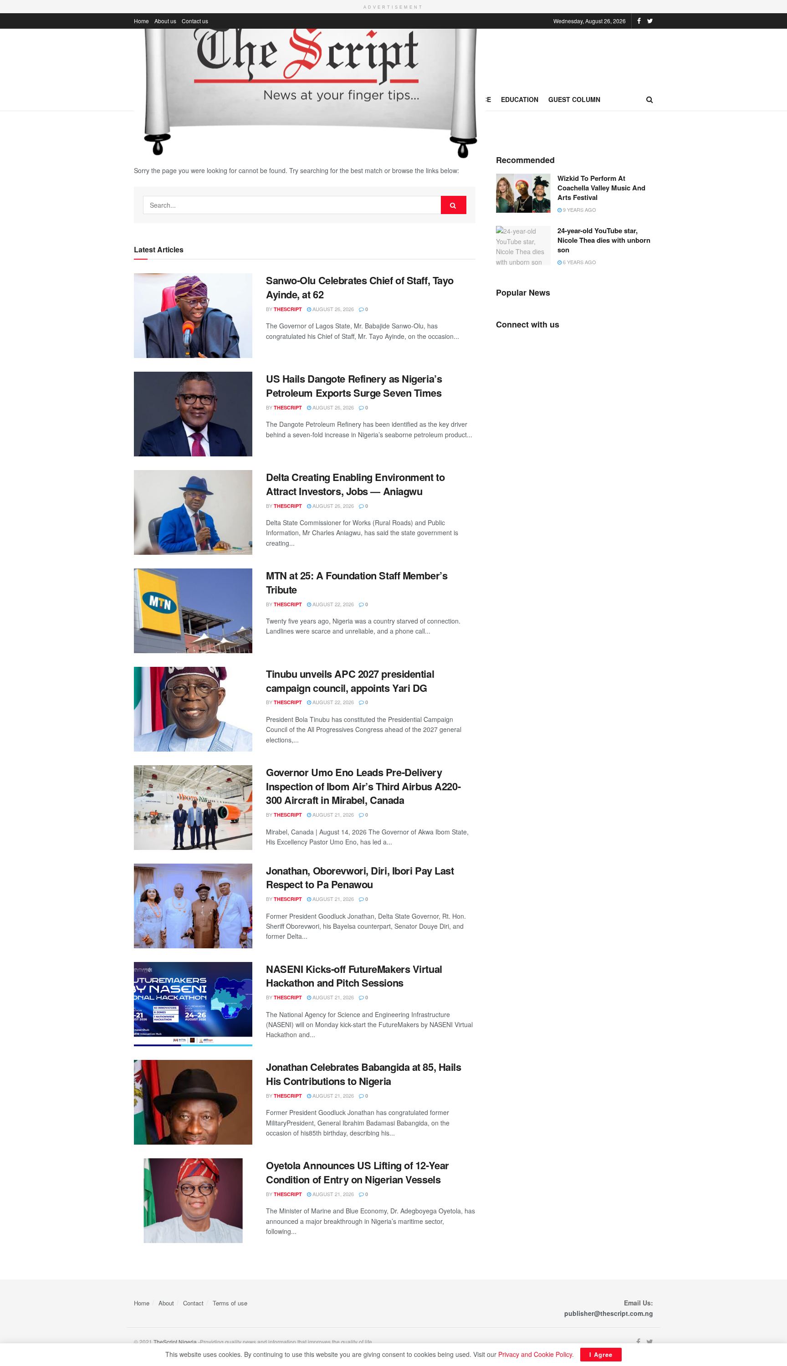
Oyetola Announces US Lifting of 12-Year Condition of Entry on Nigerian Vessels (357, 1172)
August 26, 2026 (332, 308)
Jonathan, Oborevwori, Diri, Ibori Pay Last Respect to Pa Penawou (360, 877)
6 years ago (579, 262)
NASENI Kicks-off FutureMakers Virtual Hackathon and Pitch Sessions (354, 976)
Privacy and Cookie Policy (535, 1354)
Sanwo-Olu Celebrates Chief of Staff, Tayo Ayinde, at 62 (360, 287)
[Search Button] (453, 205)
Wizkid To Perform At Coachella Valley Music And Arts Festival (601, 187)
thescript (288, 309)
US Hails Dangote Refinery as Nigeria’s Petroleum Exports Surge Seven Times (354, 385)
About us (165, 21)
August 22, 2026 (332, 604)
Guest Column (574, 99)
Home (141, 21)
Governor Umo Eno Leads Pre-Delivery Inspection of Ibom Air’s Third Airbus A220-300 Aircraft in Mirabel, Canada (363, 786)
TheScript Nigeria (175, 1342)
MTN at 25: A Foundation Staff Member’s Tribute (356, 582)
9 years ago (579, 209)
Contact (193, 1303)
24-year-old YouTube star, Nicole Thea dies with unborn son (603, 240)
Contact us (195, 21)
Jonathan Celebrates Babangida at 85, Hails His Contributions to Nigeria (363, 1073)
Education (519, 99)
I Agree (601, 1354)
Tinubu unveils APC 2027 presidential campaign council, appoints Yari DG (350, 680)
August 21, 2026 (332, 814)
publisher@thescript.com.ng (608, 1313)
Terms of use (230, 1303)
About (166, 1303)
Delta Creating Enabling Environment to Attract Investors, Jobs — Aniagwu (355, 484)
